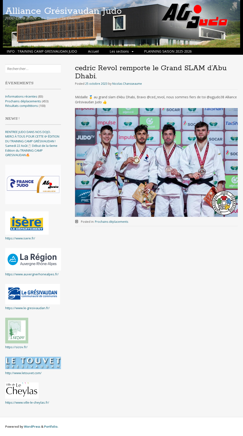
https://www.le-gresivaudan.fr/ (27, 308)
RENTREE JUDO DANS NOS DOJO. (28, 132)
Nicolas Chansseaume (127, 84)
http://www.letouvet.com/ (23, 373)
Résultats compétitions (21, 106)
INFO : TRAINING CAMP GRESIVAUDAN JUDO (42, 51)
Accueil (93, 51)
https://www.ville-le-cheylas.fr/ (27, 402)
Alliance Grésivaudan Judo (63, 11)
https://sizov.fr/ (16, 347)
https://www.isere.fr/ (20, 238)
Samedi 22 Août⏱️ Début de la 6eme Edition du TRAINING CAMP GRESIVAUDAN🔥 (31, 150)
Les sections (119, 51)
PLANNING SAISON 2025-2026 (168, 51)
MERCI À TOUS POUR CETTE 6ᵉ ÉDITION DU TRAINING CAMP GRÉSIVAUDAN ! (32, 138)
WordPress (32, 426)
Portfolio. (51, 426)
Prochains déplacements (111, 222)
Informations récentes (21, 96)
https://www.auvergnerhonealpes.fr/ (32, 274)
